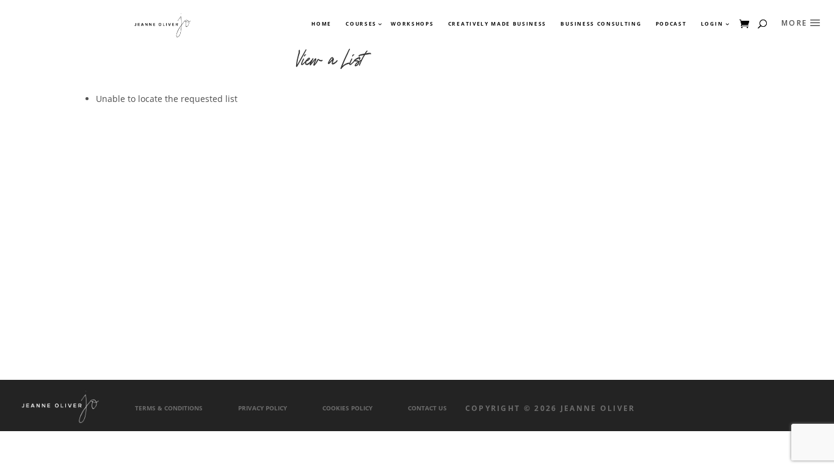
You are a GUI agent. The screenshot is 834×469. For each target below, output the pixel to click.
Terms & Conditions (169, 408)
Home (321, 23)
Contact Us (427, 408)
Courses (360, 23)
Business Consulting (600, 23)
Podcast (671, 23)
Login (712, 23)
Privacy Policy (262, 408)
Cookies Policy (347, 408)
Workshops (412, 23)
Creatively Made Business (497, 23)
